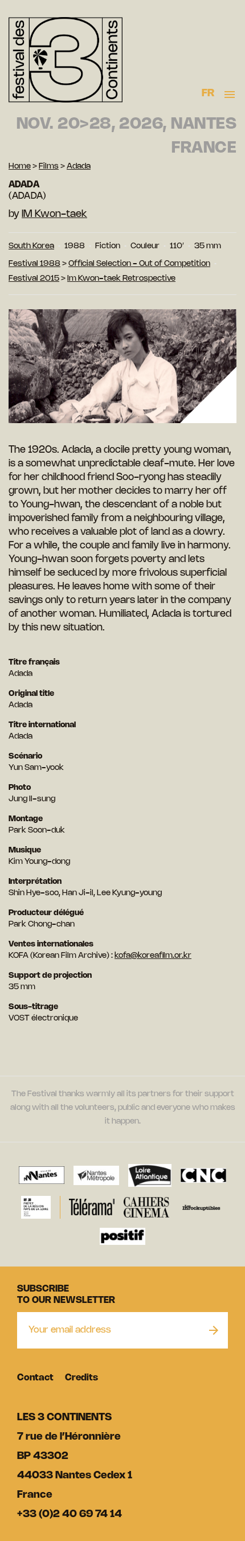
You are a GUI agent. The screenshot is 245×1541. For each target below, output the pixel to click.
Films (49, 166)
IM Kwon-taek (54, 214)
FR (208, 93)
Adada (79, 166)
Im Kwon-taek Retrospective (121, 278)
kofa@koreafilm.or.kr (153, 956)
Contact (35, 1378)
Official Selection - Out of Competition (139, 264)
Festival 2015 (34, 278)
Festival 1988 (34, 264)
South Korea (31, 246)
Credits (81, 1378)
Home (20, 166)
